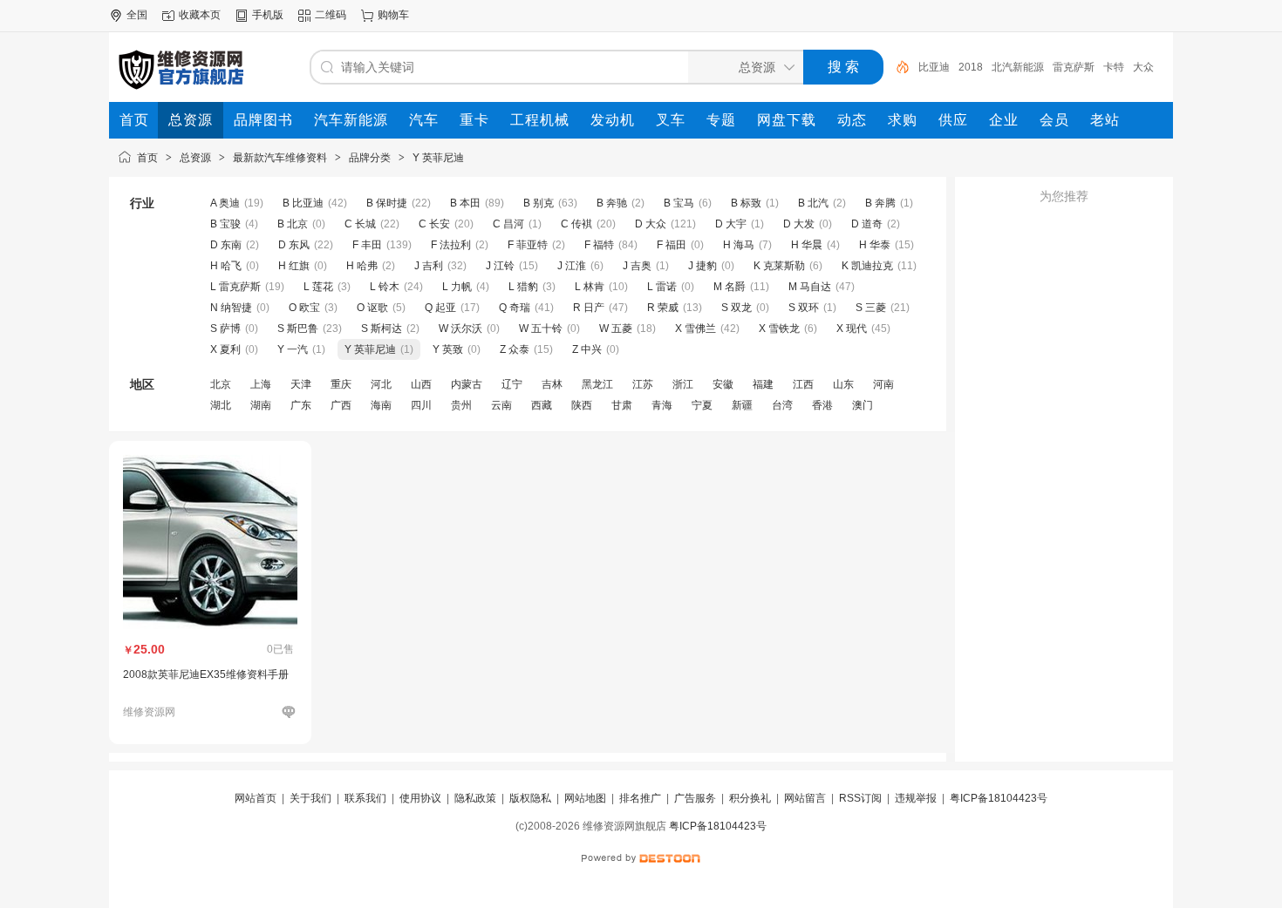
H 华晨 (806, 245)
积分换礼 (750, 798)
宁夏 (702, 405)
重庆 (341, 384)
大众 (1143, 67)
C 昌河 (508, 224)
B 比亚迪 (303, 203)
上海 (260, 384)
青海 (661, 405)
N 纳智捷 (231, 308)
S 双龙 (736, 308)
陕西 (581, 405)
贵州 (461, 405)
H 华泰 (874, 245)
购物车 (393, 15)
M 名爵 (729, 287)
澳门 (862, 405)
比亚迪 (934, 67)
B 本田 (465, 203)
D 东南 (226, 245)
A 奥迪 (225, 203)
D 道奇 (867, 224)
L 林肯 (589, 287)
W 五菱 (615, 328)
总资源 (195, 158)
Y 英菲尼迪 (438, 158)
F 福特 (599, 245)
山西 (421, 384)
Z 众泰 (514, 349)
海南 (381, 405)
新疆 (742, 405)
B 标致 (746, 203)
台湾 (782, 405)
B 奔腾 (880, 203)
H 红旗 (294, 266)
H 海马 (740, 245)
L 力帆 (457, 287)
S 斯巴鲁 (297, 328)
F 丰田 (367, 245)
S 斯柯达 (381, 328)
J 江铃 (500, 266)
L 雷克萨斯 (235, 287)
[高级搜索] (896, 67)
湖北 (220, 405)
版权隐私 (530, 798)
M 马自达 (809, 287)
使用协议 (420, 798)
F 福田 (671, 245)
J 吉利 (428, 266)
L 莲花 (318, 287)
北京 (220, 384)
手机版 (267, 15)
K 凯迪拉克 (867, 266)
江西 (803, 384)
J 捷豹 (702, 266)
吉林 (552, 384)
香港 (822, 405)
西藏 (541, 405)
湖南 (260, 405)
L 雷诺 (662, 287)
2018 (970, 67)
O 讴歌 (372, 308)
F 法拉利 (451, 245)
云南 (501, 405)
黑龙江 (597, 384)
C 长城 (360, 224)
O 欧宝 (304, 308)
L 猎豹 (523, 287)
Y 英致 (448, 349)
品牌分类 (370, 158)
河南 (883, 384)
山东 (843, 384)
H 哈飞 (226, 266)
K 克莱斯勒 (779, 266)
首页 (147, 158)
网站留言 (805, 798)
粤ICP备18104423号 (998, 798)
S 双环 (803, 308)
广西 (341, 405)
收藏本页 (200, 15)
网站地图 (585, 798)
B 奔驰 (612, 203)
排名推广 (640, 798)
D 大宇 (731, 224)
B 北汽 (813, 203)
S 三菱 (871, 308)
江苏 (642, 384)
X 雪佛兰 (695, 328)
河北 (381, 384)
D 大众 (650, 224)
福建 (763, 384)
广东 (300, 405)
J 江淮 (571, 266)
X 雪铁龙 (779, 328)
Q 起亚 (440, 308)
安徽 (723, 384)
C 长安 (434, 224)
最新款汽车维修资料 (280, 158)
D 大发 (799, 224)
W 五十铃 (541, 328)
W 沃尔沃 (460, 328)
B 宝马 (679, 203)
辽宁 (511, 384)
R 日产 (588, 308)
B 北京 (292, 224)
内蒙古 (466, 384)
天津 (300, 384)
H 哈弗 (362, 266)
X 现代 (851, 328)
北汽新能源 (1018, 67)
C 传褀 (576, 224)
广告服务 (695, 798)
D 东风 (294, 245)
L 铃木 (384, 287)
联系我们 (365, 798)
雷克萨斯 (1073, 67)
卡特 (1113, 67)
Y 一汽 (292, 349)
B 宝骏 (226, 224)
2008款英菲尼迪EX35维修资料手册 (206, 674)
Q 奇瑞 (514, 308)
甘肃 (621, 405)
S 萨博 (225, 328)
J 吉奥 (637, 266)
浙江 (682, 384)
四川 (421, 405)
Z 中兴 (587, 349)
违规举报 (916, 798)
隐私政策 (475, 798)
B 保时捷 (386, 203)
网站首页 (255, 798)
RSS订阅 (860, 798)
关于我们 (310, 798)
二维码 (330, 15)
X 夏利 (225, 349)
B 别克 (538, 203)
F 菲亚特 (528, 245)
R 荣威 (663, 308)
